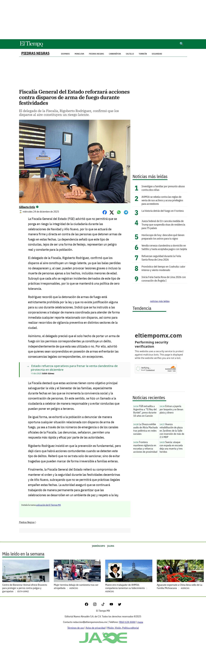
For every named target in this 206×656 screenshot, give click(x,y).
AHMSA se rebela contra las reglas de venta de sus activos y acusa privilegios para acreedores (162, 200)
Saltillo (130, 54)
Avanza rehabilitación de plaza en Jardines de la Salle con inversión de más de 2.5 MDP (172, 431)
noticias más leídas (160, 301)
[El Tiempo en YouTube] (113, 605)
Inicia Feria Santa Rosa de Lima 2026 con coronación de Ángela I (164, 278)
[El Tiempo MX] (31, 46)
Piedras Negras (35, 53)
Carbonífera (115, 54)
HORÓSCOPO (99, 546)
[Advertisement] (103, 19)
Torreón (143, 54)
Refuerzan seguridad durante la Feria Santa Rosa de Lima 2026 (161, 257)
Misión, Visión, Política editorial (123, 627)
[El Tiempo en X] (119, 605)
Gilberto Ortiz (27, 207)
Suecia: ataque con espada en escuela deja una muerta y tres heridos (171, 446)
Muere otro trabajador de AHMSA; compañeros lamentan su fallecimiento (125, 588)
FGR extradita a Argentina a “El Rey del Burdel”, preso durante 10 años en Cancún (145, 410)
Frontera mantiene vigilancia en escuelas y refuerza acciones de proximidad (145, 446)
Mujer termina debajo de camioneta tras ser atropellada (76, 586)
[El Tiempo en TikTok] (105, 605)
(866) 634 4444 (127, 622)
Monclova (79, 54)
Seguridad (157, 54)
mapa (140, 622)
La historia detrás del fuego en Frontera (163, 210)
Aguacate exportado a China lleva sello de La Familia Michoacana (179, 586)
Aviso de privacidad (95, 627)
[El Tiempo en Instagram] (97, 605)
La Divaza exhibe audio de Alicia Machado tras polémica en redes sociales (145, 429)
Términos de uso (75, 627)
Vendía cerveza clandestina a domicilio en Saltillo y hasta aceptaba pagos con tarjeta (164, 247)
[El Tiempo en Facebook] (89, 605)
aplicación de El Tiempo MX (48, 504)
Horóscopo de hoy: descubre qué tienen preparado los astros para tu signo (163, 236)
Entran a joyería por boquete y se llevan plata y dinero (171, 409)
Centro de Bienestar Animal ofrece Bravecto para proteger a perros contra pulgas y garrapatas (24, 588)
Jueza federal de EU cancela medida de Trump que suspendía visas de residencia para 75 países (163, 224)
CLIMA (111, 546)
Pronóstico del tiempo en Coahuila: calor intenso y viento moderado (163, 268)
